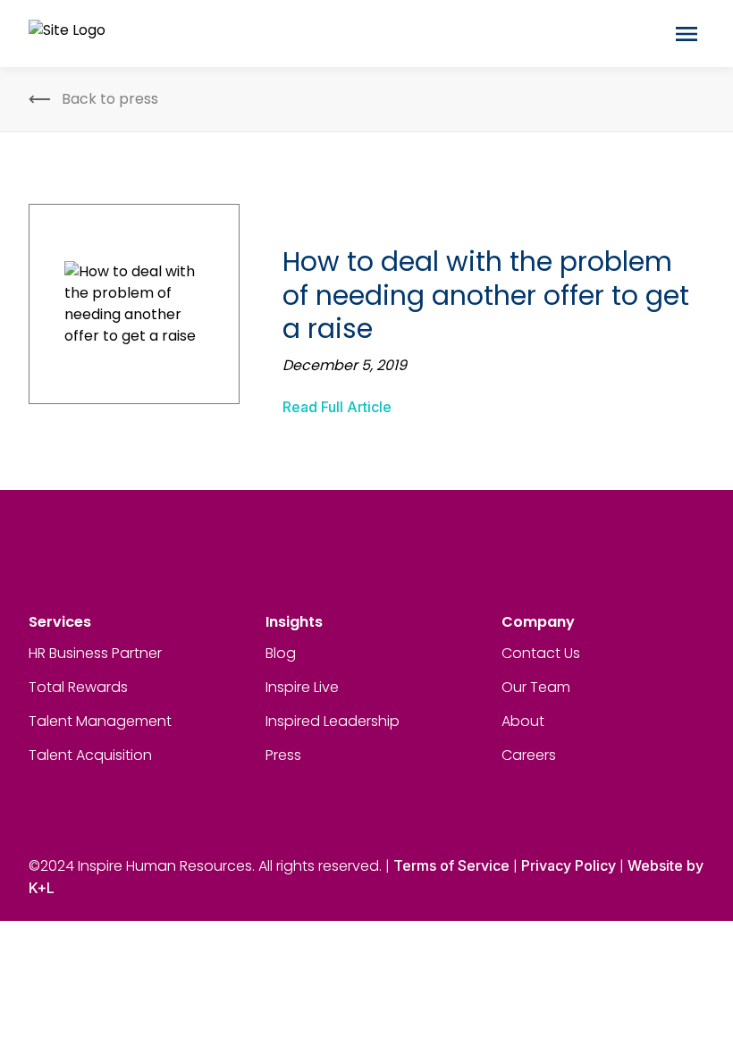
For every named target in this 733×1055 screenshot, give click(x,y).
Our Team (535, 687)
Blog (280, 653)
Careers (528, 755)
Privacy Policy (568, 865)
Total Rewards (78, 687)
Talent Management (100, 721)
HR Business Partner (95, 653)
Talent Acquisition (90, 755)
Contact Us (540, 653)
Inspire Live (302, 687)
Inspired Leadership (332, 721)
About (522, 721)
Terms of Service (451, 865)
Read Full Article (337, 407)
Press (283, 755)
